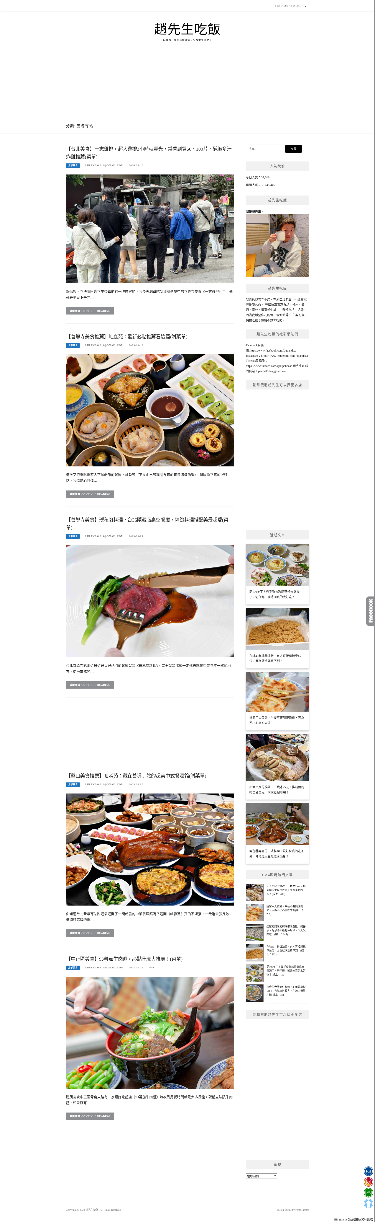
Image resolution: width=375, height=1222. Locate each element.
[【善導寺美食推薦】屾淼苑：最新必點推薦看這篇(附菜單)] (150, 410)
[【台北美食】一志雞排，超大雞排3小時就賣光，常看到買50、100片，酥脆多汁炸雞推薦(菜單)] (150, 228)
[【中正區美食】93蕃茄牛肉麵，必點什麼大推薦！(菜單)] (150, 1032)
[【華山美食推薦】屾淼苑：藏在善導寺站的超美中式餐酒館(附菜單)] (150, 849)
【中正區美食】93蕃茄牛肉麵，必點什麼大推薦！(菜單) (124, 959)
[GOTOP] (368, 1203)
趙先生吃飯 (187, 29)
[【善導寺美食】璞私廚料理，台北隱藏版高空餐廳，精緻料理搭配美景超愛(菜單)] (150, 601)
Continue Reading (96, 311)
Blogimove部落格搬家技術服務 (353, 1219)
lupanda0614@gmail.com (104, 165)
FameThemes (302, 1209)
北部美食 (73, 165)
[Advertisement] (187, 85)
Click (370, 611)
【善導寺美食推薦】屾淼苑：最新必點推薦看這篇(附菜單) (126, 336)
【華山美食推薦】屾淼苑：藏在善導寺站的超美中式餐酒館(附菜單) (136, 776)
